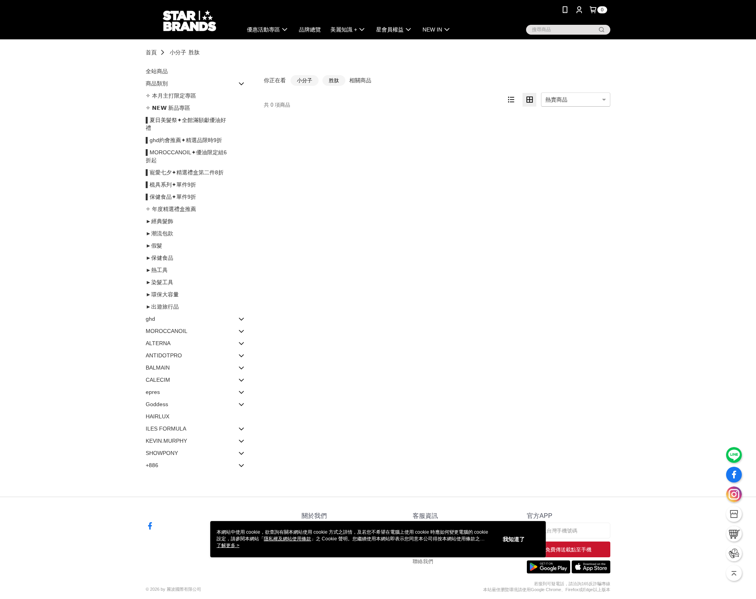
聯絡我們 (423, 561)
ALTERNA (158, 343)
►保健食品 (159, 258)
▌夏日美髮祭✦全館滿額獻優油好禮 (186, 124)
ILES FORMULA (166, 428)
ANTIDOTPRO (164, 355)
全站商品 (157, 71)
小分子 (178, 52)
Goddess (157, 404)
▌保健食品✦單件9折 (171, 197)
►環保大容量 (162, 294)
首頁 (151, 52)
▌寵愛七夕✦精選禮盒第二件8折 (185, 172)
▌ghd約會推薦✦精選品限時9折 (184, 140)
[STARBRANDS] (189, 20)
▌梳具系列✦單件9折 (171, 184)
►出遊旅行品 (162, 306)
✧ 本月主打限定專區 (171, 95)
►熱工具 (157, 270)
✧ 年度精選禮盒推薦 (171, 209)
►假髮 (154, 245)
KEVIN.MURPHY (166, 441)
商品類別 (157, 83)
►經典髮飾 (159, 221)
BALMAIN (158, 367)
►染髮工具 (159, 282)
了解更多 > (228, 545)
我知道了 (514, 539)
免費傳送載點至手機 (568, 550)
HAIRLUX (157, 416)
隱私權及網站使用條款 (287, 539)
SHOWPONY (162, 453)
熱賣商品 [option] (556, 99)
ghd (150, 319)
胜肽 (194, 52)
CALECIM (158, 380)
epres (153, 392)
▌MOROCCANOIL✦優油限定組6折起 (186, 156)
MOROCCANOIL (166, 331)
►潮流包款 (159, 233)
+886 (152, 465)
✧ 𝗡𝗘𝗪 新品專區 (168, 108)
